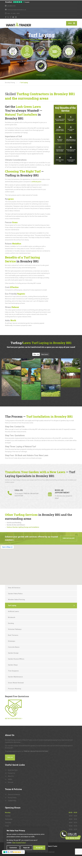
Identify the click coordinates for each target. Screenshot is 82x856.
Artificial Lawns (13, 611)
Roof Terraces (13, 635)
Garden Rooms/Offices (16, 659)
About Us (11, 776)
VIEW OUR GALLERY (69, 538)
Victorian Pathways (15, 629)
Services (10, 782)
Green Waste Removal (16, 683)
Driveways (11, 641)
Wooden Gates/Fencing (16, 599)
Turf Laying (12, 605)
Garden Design (13, 653)
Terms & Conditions (14, 794)
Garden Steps (13, 665)
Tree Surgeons (13, 671)
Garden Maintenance (15, 677)
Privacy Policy (12, 797)
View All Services (14, 588)
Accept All (39, 847)
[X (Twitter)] (8, 17)
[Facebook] (6, 17)
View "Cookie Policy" (19, 842)
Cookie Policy (12, 800)
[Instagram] (11, 17)
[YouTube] (13, 17)
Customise (13, 847)
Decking (11, 623)
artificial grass (36, 181)
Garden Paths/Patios (15, 594)
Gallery (10, 779)
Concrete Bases (13, 647)
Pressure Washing (14, 689)
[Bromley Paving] (17, 23)
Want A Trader (52, 846)
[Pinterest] (16, 17)
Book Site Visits (13, 770)
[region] (26, 839)
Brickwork (11, 617)
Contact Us (11, 773)
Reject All (26, 847)
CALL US (10, 757)
